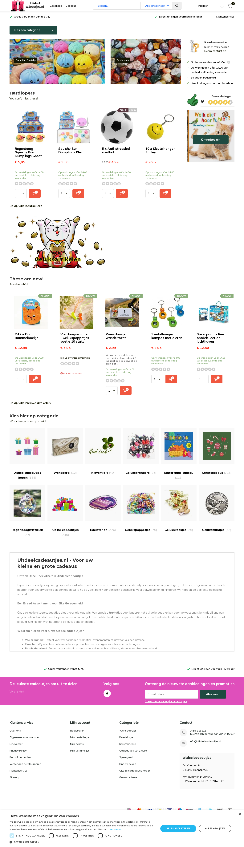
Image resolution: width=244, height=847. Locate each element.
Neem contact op (215, 51)
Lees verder (115, 829)
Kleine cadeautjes (65, 532)
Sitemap (15, 777)
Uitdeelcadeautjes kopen (27, 475)
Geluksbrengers (140, 472)
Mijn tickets (77, 744)
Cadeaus (71, 5)
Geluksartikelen (128, 777)
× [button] (239, 814)
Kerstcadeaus (217, 472)
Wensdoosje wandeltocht (116, 336)
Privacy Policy (18, 750)
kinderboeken (127, 764)
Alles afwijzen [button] (215, 828)
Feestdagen (126, 737)
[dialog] (122, 828)
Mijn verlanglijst (79, 750)
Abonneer (213, 694)
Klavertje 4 (103, 472)
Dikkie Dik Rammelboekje (26, 336)
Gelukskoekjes (179, 530)
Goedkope (56, 5)
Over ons (15, 730)
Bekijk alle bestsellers (26, 206)
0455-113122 (198, 730)
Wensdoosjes (127, 730)
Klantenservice (225, 16)
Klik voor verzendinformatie (75, 357)
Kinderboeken (210, 136)
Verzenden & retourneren (25, 764)
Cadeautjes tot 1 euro (133, 750)
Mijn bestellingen (80, 737)
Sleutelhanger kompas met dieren (166, 336)
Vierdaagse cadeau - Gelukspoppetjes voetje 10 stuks (76, 337)
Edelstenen (103, 530)
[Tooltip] (228, 62)
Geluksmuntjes (216, 530)
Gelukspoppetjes (141, 530)
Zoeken (176, 6)
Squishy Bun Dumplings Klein (70, 150)
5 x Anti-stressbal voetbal (116, 150)
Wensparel (65, 472)
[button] (82, 842)
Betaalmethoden (20, 757)
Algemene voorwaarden (25, 737)
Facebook (107, 693)
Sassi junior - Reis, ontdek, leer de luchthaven (211, 337)
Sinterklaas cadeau (178, 475)
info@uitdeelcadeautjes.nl (205, 741)
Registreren (77, 730)
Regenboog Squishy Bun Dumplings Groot (28, 152)
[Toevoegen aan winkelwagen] (35, 193)
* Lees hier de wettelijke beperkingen (166, 701)
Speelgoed (126, 757)
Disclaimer (16, 744)
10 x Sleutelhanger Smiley (160, 150)
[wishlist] (222, 5)
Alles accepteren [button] (178, 828)
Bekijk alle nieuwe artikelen (30, 403)
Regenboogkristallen (27, 532)
